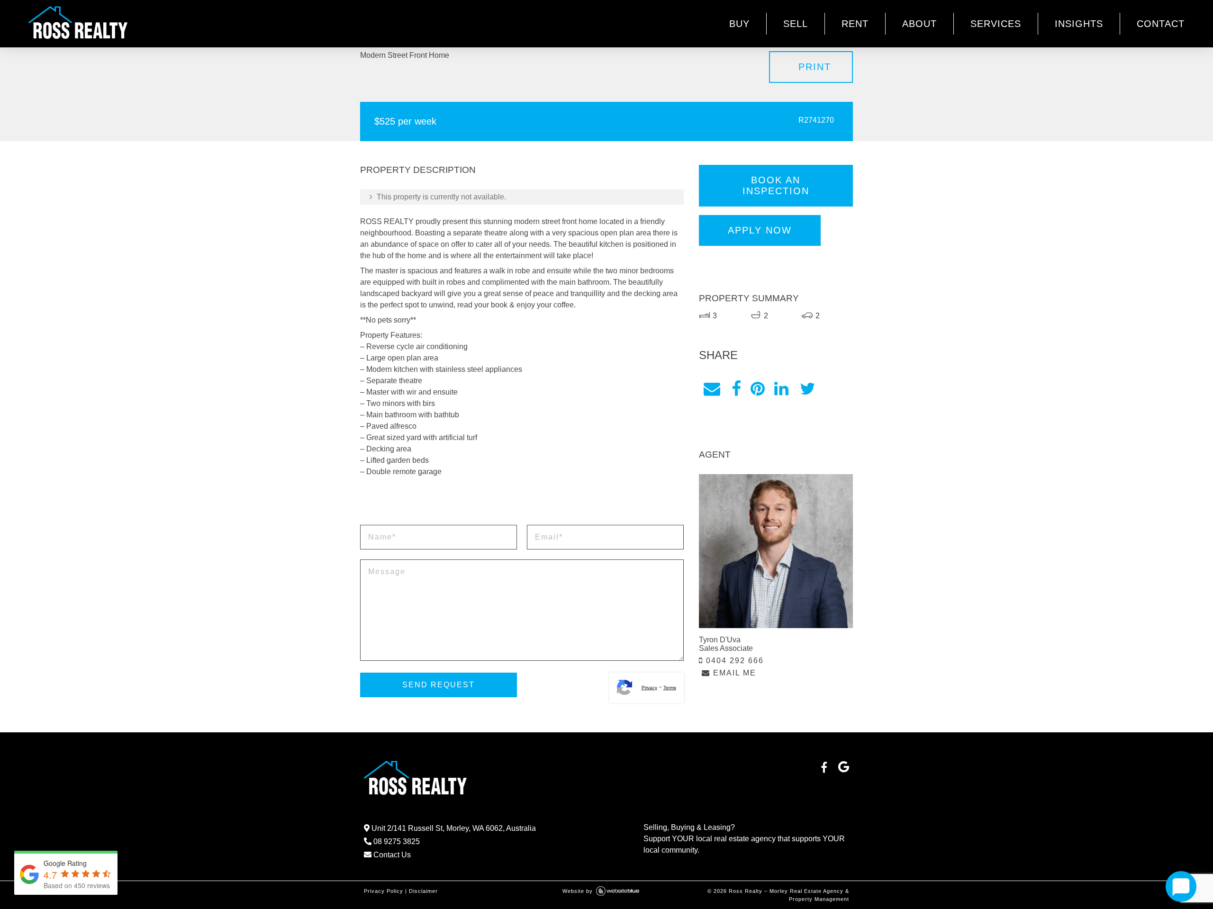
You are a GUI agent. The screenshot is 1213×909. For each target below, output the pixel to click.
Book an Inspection (775, 185)
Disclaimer (423, 891)
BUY (739, 23)
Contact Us (391, 855)
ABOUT (919, 23)
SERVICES (995, 23)
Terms (669, 687)
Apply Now (760, 230)
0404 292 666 (733, 661)
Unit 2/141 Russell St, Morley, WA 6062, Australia (453, 828)
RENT (855, 23)
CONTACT (1161, 23)
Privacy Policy (383, 891)
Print (814, 67)
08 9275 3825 (395, 841)
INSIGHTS (1079, 23)
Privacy (649, 687)
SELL (795, 23)
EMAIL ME (733, 673)
